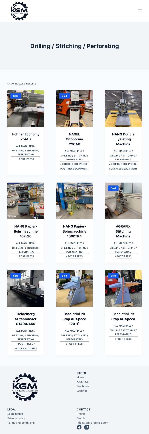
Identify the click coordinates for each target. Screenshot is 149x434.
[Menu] (140, 11)
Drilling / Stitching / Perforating (25, 152)
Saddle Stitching (25, 348)
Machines (83, 386)
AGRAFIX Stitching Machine (123, 231)
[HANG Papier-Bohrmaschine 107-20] (25, 201)
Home (80, 377)
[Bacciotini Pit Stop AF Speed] (123, 288)
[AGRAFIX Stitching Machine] (123, 201)
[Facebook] (79, 427)
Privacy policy (16, 418)
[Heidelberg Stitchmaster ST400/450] (25, 288)
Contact (82, 390)
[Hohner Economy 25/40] (25, 108)
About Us (82, 381)
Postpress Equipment (74, 168)
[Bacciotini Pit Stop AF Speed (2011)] (74, 288)
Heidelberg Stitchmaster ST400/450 (25, 319)
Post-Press (26, 159)
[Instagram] (86, 427)
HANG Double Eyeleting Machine (123, 139)
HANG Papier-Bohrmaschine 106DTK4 (74, 231)
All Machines (25, 146)
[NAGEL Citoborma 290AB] (74, 108)
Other (66, 164)
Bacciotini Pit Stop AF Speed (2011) (74, 319)
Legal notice (15, 413)
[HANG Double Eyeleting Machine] (123, 108)
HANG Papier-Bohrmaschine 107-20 (26, 231)
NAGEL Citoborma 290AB (74, 139)
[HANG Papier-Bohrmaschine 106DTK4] (74, 201)
